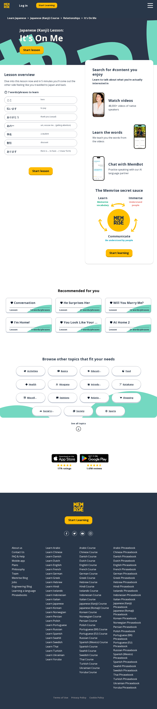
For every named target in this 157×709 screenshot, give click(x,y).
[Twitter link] (74, 533)
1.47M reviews (94, 468)
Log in (23, 5)
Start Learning (47, 5)
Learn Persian (54, 616)
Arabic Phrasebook (124, 548)
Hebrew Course (88, 582)
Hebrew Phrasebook (125, 582)
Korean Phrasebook (124, 618)
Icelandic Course (88, 590)
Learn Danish (53, 556)
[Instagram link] (90, 533)
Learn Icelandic (54, 590)
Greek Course (87, 578)
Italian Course (87, 599)
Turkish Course (88, 663)
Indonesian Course (90, 595)
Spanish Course (88, 646)
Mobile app (18, 560)
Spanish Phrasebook (125, 662)
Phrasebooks (19, 595)
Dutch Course (87, 560)
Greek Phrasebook (124, 578)
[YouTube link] (82, 533)
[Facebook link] (66, 533)
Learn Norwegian (56, 612)
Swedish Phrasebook (125, 670)
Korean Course (88, 612)
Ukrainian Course (89, 668)
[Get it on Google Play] (94, 458)
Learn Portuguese (56, 625)
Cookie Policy (96, 697)
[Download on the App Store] (64, 458)
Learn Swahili (53, 638)
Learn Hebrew (54, 582)
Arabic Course (87, 548)
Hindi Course (86, 586)
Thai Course (86, 659)
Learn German (54, 573)
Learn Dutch (53, 560)
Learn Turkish (54, 650)
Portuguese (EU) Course (93, 633)
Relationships (71, 18)
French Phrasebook (124, 569)
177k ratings (64, 468)
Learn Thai (52, 646)
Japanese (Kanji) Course (44, 18)
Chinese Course (88, 552)
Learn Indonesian (56, 595)
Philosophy (18, 569)
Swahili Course (87, 650)
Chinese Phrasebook (125, 552)
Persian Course (88, 620)
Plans (15, 565)
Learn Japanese (16, 18)
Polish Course (87, 625)
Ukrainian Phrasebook (126, 683)
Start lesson (31, 50)
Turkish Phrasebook (125, 679)
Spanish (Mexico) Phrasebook (123, 656)
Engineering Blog (22, 586)
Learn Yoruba (53, 659)
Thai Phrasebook (123, 674)
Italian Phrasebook (124, 599)
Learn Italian (53, 599)
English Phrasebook (124, 565)
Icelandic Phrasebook (125, 590)
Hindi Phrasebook (123, 586)
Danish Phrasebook (124, 556)
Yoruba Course (88, 672)
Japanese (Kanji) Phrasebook (122, 605)
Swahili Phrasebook (124, 666)
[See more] (150, 5)
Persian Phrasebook (125, 627)
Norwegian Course (90, 616)
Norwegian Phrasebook (127, 622)
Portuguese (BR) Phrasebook (122, 637)
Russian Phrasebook (125, 650)
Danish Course (87, 556)
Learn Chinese (54, 552)
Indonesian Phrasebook (127, 595)
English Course (88, 565)
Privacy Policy (78, 697)
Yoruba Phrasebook (124, 687)
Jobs (14, 582)
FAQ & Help (18, 556)
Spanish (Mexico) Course (93, 642)
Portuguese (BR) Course (93, 629)
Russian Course (88, 638)
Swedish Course (88, 655)
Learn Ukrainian (55, 655)
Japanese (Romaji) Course (94, 608)
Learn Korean (53, 608)
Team (15, 573)
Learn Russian (54, 629)
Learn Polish (53, 620)
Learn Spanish (54, 633)
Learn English (53, 565)
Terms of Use (60, 697)
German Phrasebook (125, 573)
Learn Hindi (52, 586)
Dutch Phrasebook (124, 560)
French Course (87, 569)
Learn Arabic (53, 548)
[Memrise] (6, 5)
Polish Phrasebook (124, 631)
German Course (88, 573)
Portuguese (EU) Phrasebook (122, 644)
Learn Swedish (54, 642)
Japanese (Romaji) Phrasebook (123, 612)
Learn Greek (53, 578)
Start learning (119, 253)
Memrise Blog (20, 578)
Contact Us (18, 552)
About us (17, 548)
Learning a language (24, 590)
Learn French (53, 569)
